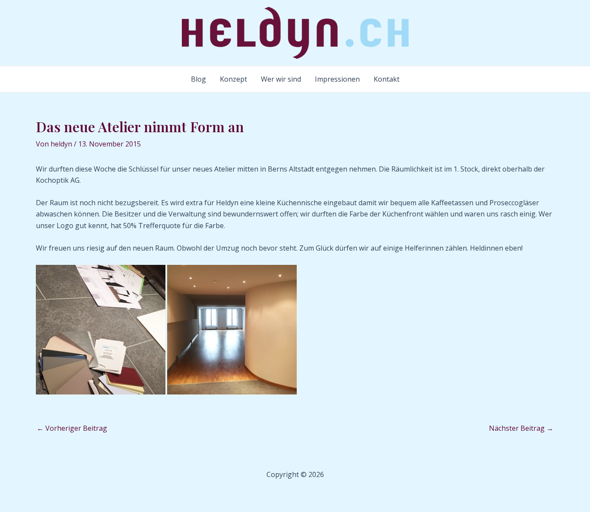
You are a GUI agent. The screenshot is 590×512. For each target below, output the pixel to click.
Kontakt (387, 79)
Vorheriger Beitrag (72, 428)
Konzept (233, 79)
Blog (198, 79)
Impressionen (337, 79)
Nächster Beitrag (521, 428)
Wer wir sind (281, 79)
